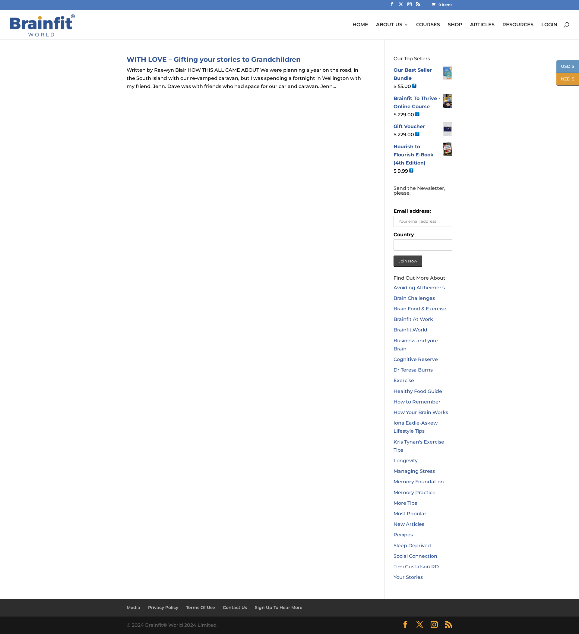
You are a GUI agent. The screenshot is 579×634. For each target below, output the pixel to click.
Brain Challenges (414, 298)
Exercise (404, 380)
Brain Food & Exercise (420, 309)
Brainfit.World (410, 330)
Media (133, 607)
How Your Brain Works (421, 412)
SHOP (455, 24)
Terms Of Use (200, 607)
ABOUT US (389, 24)
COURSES (428, 24)
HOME (360, 24)
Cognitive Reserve (416, 359)
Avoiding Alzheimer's (419, 287)
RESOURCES (517, 24)
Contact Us (235, 607)
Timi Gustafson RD (416, 567)
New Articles (409, 524)
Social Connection (415, 556)
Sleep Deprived (412, 545)
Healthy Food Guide (418, 391)
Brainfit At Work (413, 319)
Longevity (406, 460)
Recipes (403, 535)
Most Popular (410, 513)
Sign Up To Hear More (278, 607)
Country (404, 234)
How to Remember (417, 402)
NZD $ (565, 79)
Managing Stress (414, 471)
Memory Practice (414, 492)
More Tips (405, 503)
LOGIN (549, 24)
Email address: (412, 211)
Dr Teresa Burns (413, 370)
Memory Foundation (419, 482)
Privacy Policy (163, 607)
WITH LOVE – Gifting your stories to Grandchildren (214, 59)
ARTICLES (482, 24)
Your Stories (408, 577)
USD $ (565, 67)
